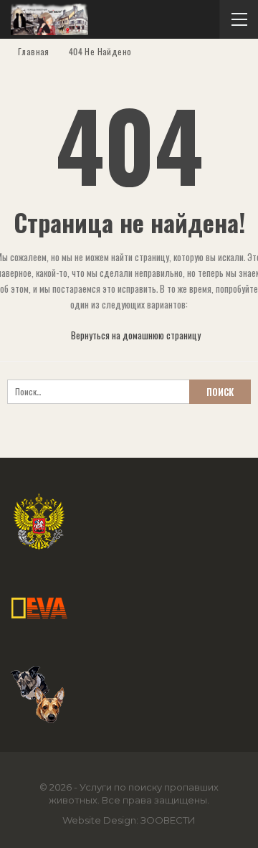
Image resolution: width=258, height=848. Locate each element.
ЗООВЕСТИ (168, 820)
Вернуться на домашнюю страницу (135, 335)
